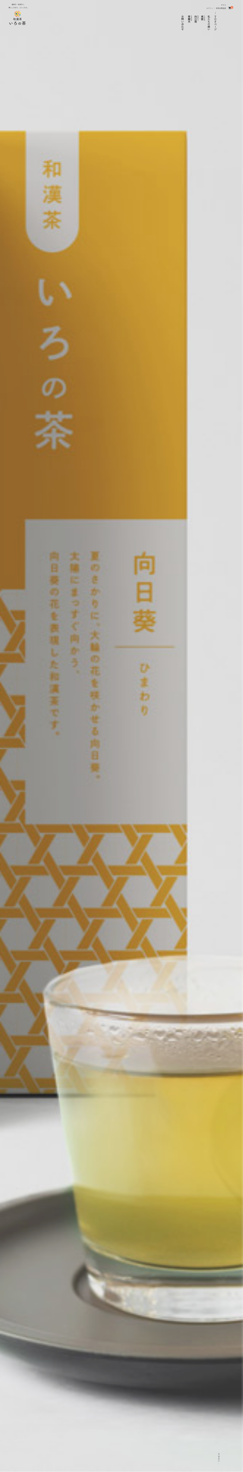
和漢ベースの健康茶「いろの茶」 (17, 17)
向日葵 (195, 19)
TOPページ (215, 22)
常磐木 (189, 19)
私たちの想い (209, 22)
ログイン (209, 8)
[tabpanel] (121, 736)
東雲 (202, 17)
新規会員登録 (221, 8)
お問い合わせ (182, 22)
